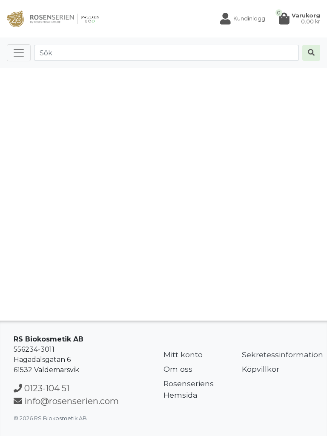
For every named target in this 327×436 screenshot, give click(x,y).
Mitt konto (183, 354)
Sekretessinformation (277, 354)
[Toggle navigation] (19, 52)
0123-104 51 (45, 388)
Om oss (178, 368)
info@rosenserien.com (70, 401)
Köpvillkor (260, 368)
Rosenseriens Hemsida (189, 389)
